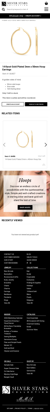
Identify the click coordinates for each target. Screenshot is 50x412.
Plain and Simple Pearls (12, 342)
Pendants (7, 297)
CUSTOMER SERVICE (12, 257)
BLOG (29, 254)
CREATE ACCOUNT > (33, 16)
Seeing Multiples (10, 336)
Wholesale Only (16, 16)
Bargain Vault (9, 377)
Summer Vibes (32, 330)
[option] (25, 40)
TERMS (30, 408)
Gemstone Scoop (10, 339)
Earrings (7, 291)
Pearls (29, 297)
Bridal (29, 274)
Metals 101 (8, 345)
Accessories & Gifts (11, 277)
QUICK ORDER (32, 260)
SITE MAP (10, 408)
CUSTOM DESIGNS (11, 263)
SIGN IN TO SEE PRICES (36, 104)
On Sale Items (9, 371)
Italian (29, 288)
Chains (6, 286)
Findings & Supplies (34, 283)
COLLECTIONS (32, 267)
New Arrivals (8, 271)
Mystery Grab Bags (11, 374)
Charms (7, 288)
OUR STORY (8, 260)
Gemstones (31, 371)
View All (7, 303)
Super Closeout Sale (11, 368)
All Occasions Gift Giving (35, 321)
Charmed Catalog (33, 324)
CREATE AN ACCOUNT (13, 104)
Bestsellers (8, 274)
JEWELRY (7, 267)
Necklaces (8, 294)
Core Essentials (32, 318)
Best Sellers (31, 368)
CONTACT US (9, 254)
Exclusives (30, 280)
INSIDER (7, 314)
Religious (30, 300)
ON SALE (7, 361)
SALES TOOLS (32, 257)
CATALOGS (31, 314)
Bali (28, 271)
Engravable (31, 277)
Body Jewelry (9, 280)
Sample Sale (8, 365)
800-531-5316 (38, 408)
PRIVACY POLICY (20, 408)
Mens (29, 294)
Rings (6, 300)
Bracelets (7, 283)
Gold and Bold (9, 348)
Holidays (30, 286)
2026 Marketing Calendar (13, 318)
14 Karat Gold (32, 291)
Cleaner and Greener (11, 351)
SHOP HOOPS (25, 207)
